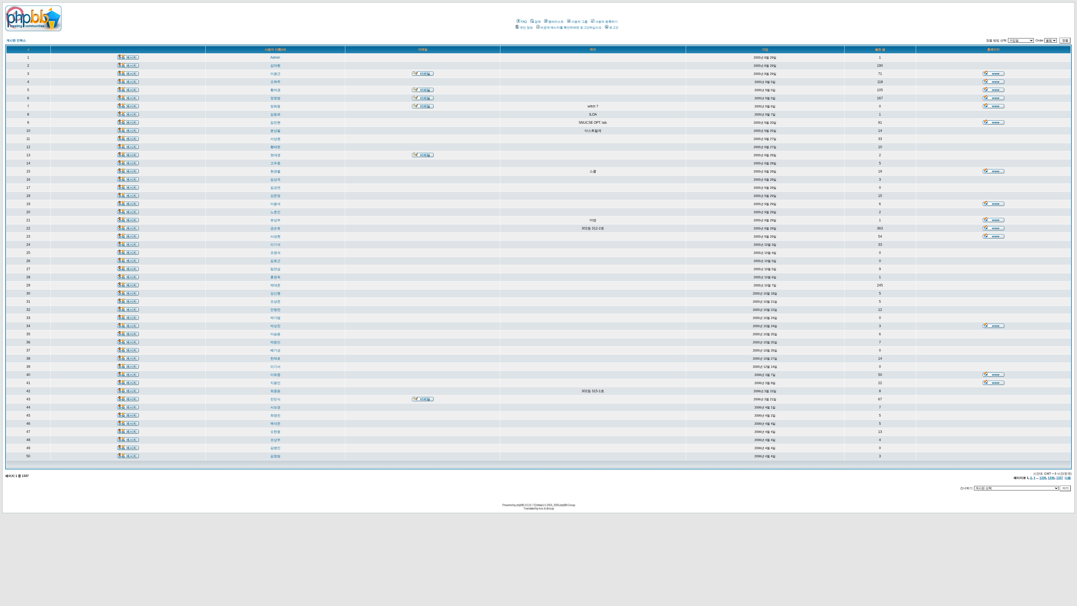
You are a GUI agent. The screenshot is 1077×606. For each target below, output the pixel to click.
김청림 (275, 456)
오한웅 (275, 432)
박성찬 (275, 326)
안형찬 (275, 310)
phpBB (520, 505)
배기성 (275, 350)
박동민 (275, 342)
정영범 (275, 98)
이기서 (275, 367)
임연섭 (275, 269)
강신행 (275, 293)
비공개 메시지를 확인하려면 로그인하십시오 (571, 27)
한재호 (275, 359)
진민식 (275, 399)
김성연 (275, 188)
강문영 (275, 196)
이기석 (275, 245)
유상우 (275, 220)
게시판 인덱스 (16, 40)
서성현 (275, 236)
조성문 (275, 302)
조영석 (275, 253)
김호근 (275, 261)
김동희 (275, 114)
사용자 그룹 (579, 21)
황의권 (275, 90)
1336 (1051, 477)
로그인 (613, 27)
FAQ (524, 21)
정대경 (275, 155)
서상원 (275, 139)
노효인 (275, 212)
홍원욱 (275, 277)
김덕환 (275, 66)
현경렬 (275, 171)
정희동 (275, 106)
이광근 (275, 74)
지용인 (275, 383)
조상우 (275, 440)
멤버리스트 (556, 21)
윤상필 (275, 131)
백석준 (275, 424)
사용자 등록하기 (606, 21)
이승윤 (275, 334)
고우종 (275, 163)
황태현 (275, 147)
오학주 (275, 82)
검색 (538, 21)
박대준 (275, 285)
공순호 (275, 228)
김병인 (275, 448)
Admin (275, 57)
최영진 (275, 415)
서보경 (275, 407)
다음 (1068, 477)
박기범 (275, 318)
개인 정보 (526, 27)
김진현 (275, 123)
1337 (1059, 477)
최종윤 (275, 391)
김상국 (275, 180)
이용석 (275, 204)
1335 (1042, 477)
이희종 (275, 375)
